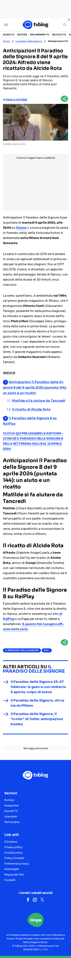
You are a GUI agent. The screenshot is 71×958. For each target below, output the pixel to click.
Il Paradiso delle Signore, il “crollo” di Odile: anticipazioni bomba (37, 719)
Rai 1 (47, 650)
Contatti (9, 880)
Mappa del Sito (14, 874)
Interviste (10, 816)
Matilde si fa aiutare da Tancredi (38, 401)
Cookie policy (13, 852)
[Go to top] (63, 945)
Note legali (11, 869)
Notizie (22, 34)
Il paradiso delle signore (28, 41)
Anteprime (11, 805)
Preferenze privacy (16, 863)
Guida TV (8, 34)
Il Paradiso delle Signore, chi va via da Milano (37, 703)
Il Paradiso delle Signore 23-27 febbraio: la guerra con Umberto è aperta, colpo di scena (38, 687)
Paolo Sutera (16, 99)
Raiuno (21, 228)
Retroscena (11, 822)
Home (6, 41)
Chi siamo (10, 841)
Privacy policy (13, 847)
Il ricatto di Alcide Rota (31, 409)
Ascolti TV (59, 34)
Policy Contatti (14, 858)
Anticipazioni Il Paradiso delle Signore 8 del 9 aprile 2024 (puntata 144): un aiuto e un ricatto (34, 387)
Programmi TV (39, 34)
